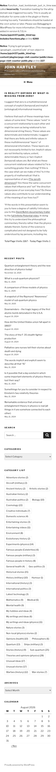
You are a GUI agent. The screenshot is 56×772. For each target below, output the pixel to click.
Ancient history (15, 488)
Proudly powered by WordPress (19, 765)
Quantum (13, 644)
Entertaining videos (18, 527)
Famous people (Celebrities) (22, 549)
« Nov (14, 746)
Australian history (17, 494)
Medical (33, 600)
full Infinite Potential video (25, 215)
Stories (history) (16, 650)
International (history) (19, 583)
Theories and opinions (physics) (25, 655)
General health (15, 566)
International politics (18, 588)
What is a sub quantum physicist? (22, 278)
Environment (14, 533)
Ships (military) (33, 644)
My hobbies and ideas (19, 611)
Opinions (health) (17, 638)
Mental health (15, 605)
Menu (29, 82)
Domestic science (17, 516)
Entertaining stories (18, 522)
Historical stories (17, 572)
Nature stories (15, 627)
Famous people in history (21, 561)
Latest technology (17, 594)
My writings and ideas (19, 616)
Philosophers (40, 638)
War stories (39, 672)
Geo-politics (37, 566)
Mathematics (14, 600)
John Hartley (20, 67)
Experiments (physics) (20, 544)
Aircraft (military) (16, 483)
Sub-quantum (39, 650)
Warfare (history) (17, 672)
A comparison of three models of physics (26, 287)
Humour (37, 577)
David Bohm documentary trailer (33, 212)
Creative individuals (18, 511)
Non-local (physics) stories (21, 633)
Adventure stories (17, 477)
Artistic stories (38, 488)
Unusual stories (16, 666)
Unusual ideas (15, 661)
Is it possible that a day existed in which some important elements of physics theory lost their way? (27, 377)
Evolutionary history (18, 538)
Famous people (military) (20, 555)
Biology (38, 499)
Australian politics (17, 499)
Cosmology (14, 505)
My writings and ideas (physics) (24, 622)
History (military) (17, 577)
